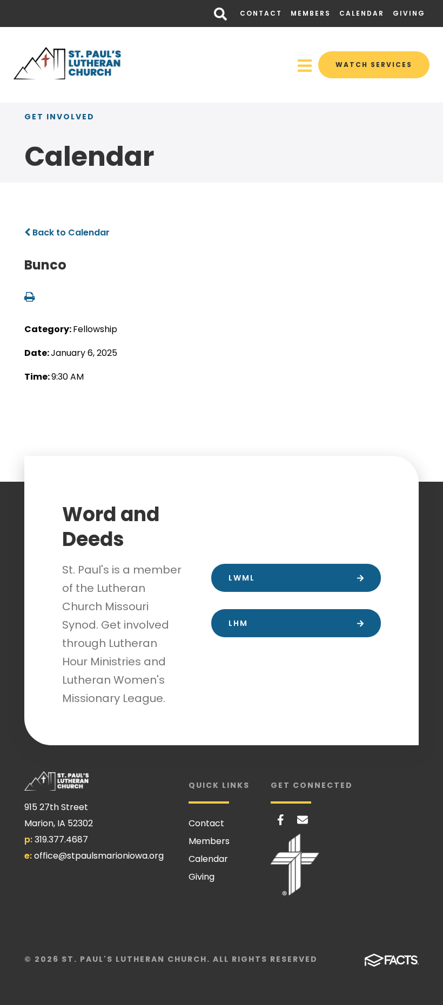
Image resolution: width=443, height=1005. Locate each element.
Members (311, 13)
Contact (261, 13)
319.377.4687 (61, 839)
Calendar (361, 13)
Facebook (280, 819)
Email (302, 819)
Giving (409, 13)
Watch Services (373, 64)
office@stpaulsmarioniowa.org (99, 855)
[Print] (29, 298)
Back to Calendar (70, 232)
